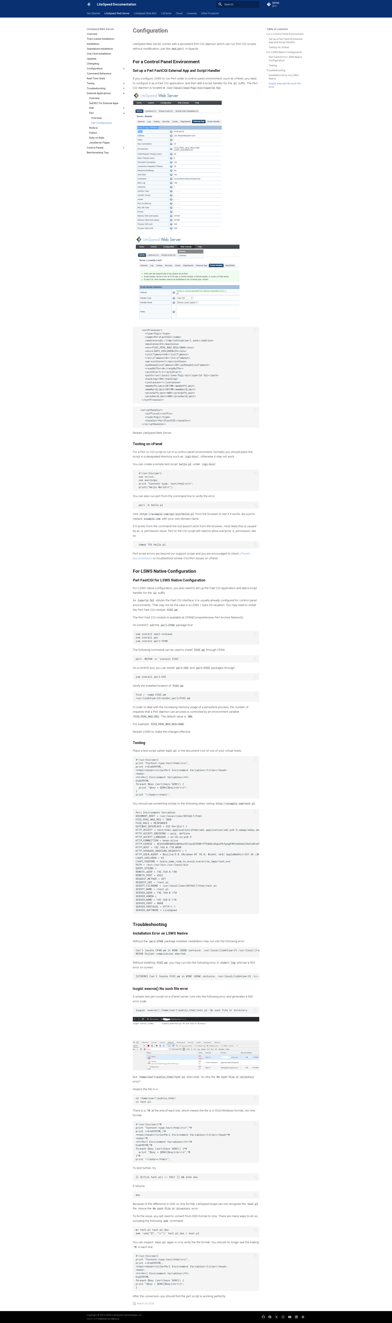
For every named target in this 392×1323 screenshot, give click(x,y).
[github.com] (263, 1317)
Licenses (192, 13)
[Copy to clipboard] (255, 330)
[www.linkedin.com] (296, 1317)
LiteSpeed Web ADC (145, 13)
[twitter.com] (276, 1317)
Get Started (93, 13)
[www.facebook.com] (270, 1317)
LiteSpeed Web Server (117, 13)
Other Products (210, 13)
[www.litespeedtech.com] (303, 1317)
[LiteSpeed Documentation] (89, 4)
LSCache (166, 13)
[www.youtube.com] (290, 1317)
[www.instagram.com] (283, 1317)
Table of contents (277, 29)
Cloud (179, 13)
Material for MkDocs (108, 1318)
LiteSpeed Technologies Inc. (127, 1315)
